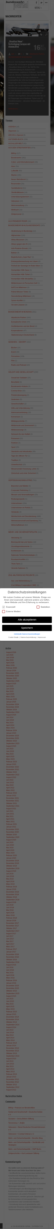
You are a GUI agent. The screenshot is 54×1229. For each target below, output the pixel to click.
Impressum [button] (42, 637)
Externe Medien (13, 611)
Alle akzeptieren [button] (27, 619)
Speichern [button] (27, 627)
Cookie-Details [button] (13, 637)
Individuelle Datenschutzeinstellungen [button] (27, 634)
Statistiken (45, 607)
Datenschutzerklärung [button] (28, 637)
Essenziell (10, 607)
